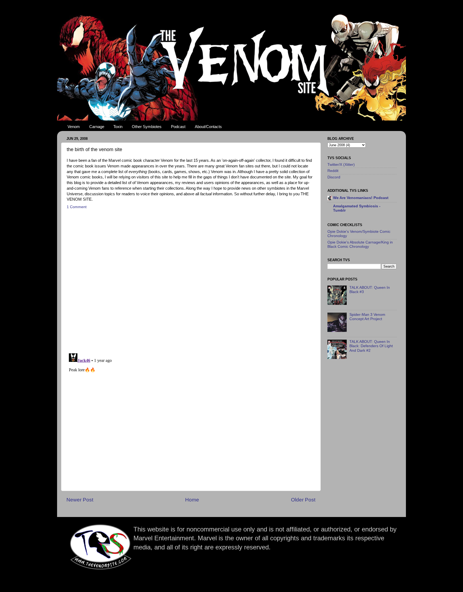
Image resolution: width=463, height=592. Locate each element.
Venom (74, 126)
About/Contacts (208, 126)
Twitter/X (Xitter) (341, 165)
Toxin (117, 126)
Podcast (178, 126)
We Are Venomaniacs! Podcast (361, 198)
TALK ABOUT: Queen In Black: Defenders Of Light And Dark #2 (371, 346)
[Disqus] (191, 280)
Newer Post (79, 500)
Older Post (303, 500)
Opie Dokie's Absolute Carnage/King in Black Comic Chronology (360, 244)
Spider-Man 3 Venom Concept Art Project (367, 317)
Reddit (332, 171)
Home (192, 500)
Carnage (96, 126)
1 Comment (77, 207)
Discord (333, 177)
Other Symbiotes (147, 126)
